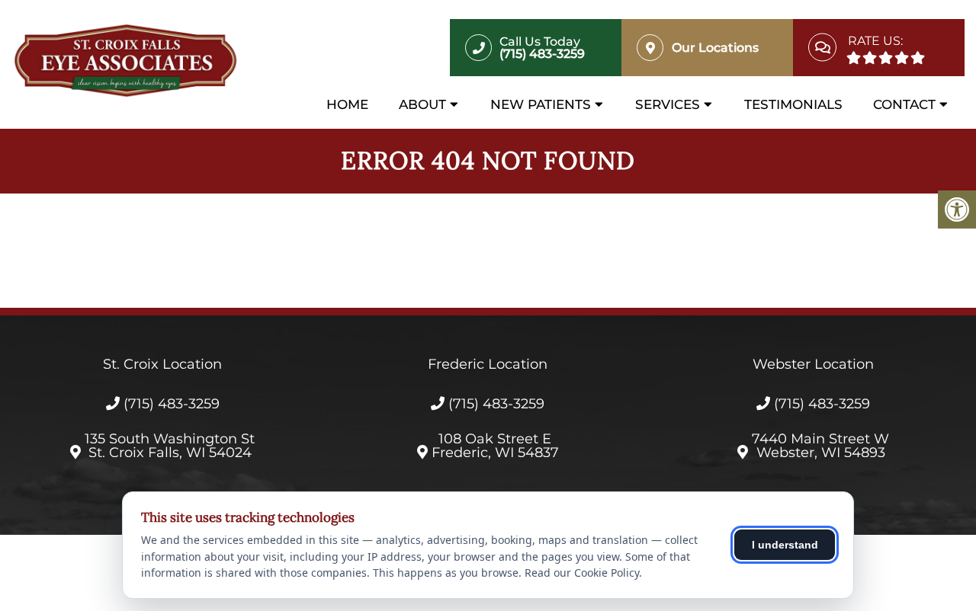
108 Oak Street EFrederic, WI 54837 (495, 445)
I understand (785, 545)
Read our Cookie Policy (582, 572)
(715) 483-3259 (172, 404)
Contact (904, 104)
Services (667, 104)
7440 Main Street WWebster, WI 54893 (820, 445)
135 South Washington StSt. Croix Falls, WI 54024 (170, 445)
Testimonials (793, 104)
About (422, 104)
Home (347, 104)
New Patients (540, 104)
